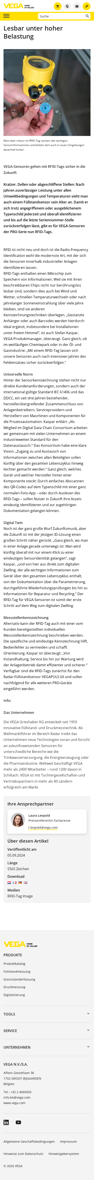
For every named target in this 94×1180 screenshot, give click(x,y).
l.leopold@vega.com (43, 827)
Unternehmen (17, 1047)
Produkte (12, 955)
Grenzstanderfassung (19, 979)
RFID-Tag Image (20, 896)
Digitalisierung (14, 995)
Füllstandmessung (16, 971)
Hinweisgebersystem (64, 1154)
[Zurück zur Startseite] (20, 944)
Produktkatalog (14, 964)
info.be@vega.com (16, 1097)
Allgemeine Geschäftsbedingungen (29, 1141)
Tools (9, 1014)
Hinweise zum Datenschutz (23, 1154)
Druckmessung (14, 987)
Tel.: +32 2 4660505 (17, 1092)
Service (10, 1030)
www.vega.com (14, 1103)
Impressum (68, 1141)
